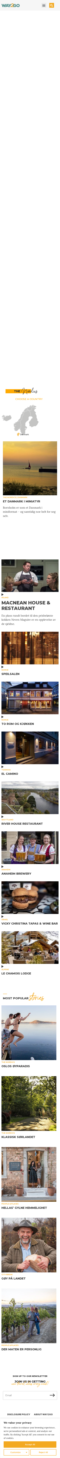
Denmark (24, 434)
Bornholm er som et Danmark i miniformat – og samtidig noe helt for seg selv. (29, 512)
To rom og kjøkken (17, 724)
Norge (4, 670)
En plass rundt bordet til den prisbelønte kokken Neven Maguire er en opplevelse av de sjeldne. (28, 620)
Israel (4, 919)
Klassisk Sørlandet (18, 1137)
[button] (44, 5)
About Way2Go (43, 1414)
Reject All (43, 1452)
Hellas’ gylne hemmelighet (24, 1208)
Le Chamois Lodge (16, 973)
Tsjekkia (6, 770)
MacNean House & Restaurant (25, 605)
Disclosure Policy (18, 1414)
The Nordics (9, 497)
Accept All (30, 1444)
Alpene (5, 969)
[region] (30, 1438)
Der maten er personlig (21, 1349)
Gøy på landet (13, 1278)
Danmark (22, 497)
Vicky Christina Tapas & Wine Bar (29, 923)
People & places (9, 1204)
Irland (5, 597)
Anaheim (5, 870)
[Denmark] (20, 421)
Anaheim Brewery (16, 873)
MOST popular (23, 998)
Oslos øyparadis (15, 1066)
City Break (7, 1274)
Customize (15, 1452)
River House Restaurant (22, 823)
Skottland (7, 820)
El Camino (9, 774)
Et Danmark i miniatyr (21, 501)
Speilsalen (10, 674)
